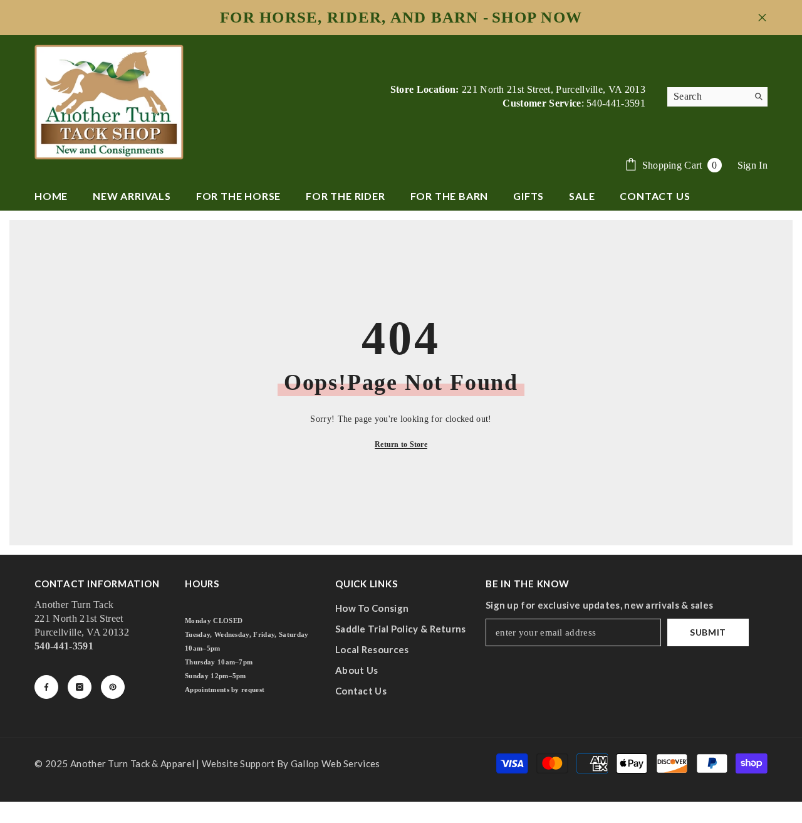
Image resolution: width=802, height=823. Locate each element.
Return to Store (401, 444)
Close (762, 18)
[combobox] (707, 96)
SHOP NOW (537, 17)
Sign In (752, 165)
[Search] (717, 97)
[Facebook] (46, 687)
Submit (708, 632)
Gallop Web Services (335, 763)
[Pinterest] (113, 687)
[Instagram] (79, 687)
